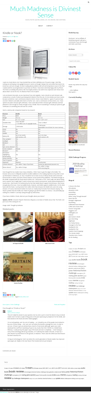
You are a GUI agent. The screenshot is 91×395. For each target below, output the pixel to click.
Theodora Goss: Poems (75, 235)
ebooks (20, 297)
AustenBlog (72, 192)
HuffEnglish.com (73, 213)
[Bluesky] (4, 41)
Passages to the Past (75, 225)
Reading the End (73, 227)
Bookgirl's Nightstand (75, 200)
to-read (84, 290)
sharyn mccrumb (81, 288)
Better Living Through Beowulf (77, 196)
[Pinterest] (8, 41)
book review (16, 371)
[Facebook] (6, 41)
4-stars (80, 248)
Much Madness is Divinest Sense (45, 11)
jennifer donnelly (76, 278)
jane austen (78, 276)
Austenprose (72, 194)
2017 (70, 256)
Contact (49, 26)
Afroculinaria (72, 188)
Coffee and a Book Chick (76, 206)
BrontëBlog (72, 202)
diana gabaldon (50, 372)
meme (75, 280)
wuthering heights (73, 294)
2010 (73, 254)
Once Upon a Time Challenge (11, 304)
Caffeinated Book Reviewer (76, 204)
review (72, 285)
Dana (16, 36)
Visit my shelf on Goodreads (77, 145)
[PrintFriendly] (12, 41)
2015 (83, 254)
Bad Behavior (4, 392)
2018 (73, 256)
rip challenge (80, 286)
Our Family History (74, 223)
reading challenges (78, 283)
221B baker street (37, 368)
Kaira (13, 389)
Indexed (71, 215)
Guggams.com (73, 211)
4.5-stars (22, 368)
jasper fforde (39, 375)
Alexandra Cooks (73, 190)
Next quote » (72, 92)
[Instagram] (10, 41)
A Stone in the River (74, 186)
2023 (79, 256)
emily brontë (77, 268)
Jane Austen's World (74, 217)
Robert (10, 311)
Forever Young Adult (74, 208)
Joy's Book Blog (73, 219)
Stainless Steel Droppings (76, 231)
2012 (80, 254)
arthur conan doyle (76, 368)
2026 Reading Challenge (79, 164)
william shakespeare (79, 292)
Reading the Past (73, 229)
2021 (76, 256)
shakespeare (73, 288)
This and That (10, 297)
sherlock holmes (78, 290)
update (71, 293)
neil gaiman (81, 280)
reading (71, 283)
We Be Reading (73, 237)
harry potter (66, 372)
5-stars (75, 251)
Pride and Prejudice (59, 304)
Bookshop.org (73, 40)
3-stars (70, 249)
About (40, 26)
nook (27, 297)
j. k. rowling (22, 375)
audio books (76, 260)
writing (86, 292)
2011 (76, 254)
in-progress (80, 273)
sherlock (71, 290)
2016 (86, 254)
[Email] (14, 41)
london (70, 280)
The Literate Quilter (74, 233)
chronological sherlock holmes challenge (35, 372)
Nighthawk (72, 221)
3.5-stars (75, 249)
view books (85, 175)
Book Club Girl (73, 198)
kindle (24, 297)
